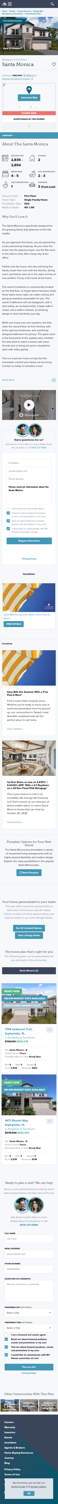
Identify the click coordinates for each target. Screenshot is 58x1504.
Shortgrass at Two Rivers (12, 13)
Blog (7, 1463)
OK (29, 1493)
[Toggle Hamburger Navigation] (7, 4)
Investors (9, 1432)
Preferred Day (18, 1307)
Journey (9, 1458)
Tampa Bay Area (24, 11)
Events (8, 1437)
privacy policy (38, 1486)
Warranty (9, 1427)
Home (4, 11)
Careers (9, 1422)
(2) (29, 970)
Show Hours (29, 125)
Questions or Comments (17, 1278)
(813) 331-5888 (39, 447)
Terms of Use (12, 1474)
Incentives (10, 1442)
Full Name (10, 1233)
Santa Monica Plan (33, 13)
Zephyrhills (38, 11)
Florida (12, 11)
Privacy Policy (29, 558)
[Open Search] (52, 4)
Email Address (12, 1248)
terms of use (18, 1486)
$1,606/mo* (29, 75)
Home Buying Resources (18, 1453)
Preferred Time (18, 1322)
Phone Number (12, 1263)
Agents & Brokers (14, 1447)
